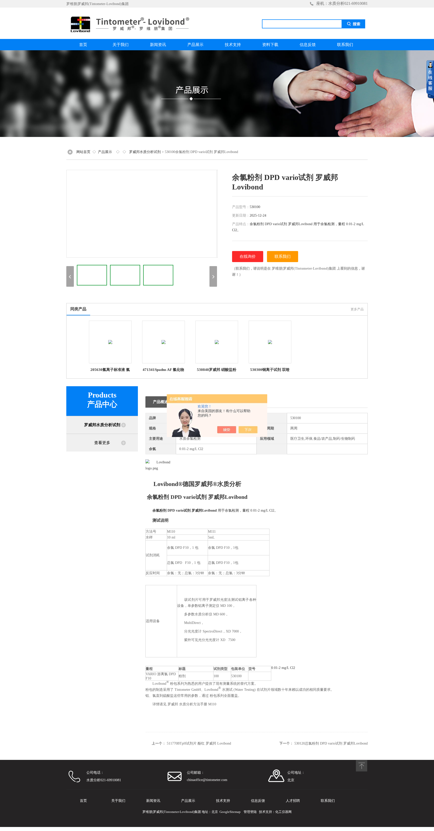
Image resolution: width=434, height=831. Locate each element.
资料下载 (270, 44)
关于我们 (121, 44)
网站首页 (83, 152)
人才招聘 (293, 801)
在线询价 (248, 256)
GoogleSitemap (230, 812)
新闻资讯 (158, 44)
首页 (83, 44)
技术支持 (233, 44)
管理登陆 (250, 812)
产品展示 (195, 44)
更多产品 (357, 309)
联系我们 (345, 44)
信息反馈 (308, 44)
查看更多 (102, 443)
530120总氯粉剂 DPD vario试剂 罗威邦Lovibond (331, 743)
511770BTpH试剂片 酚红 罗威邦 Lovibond (199, 743)
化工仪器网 (283, 812)
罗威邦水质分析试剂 (145, 152)
